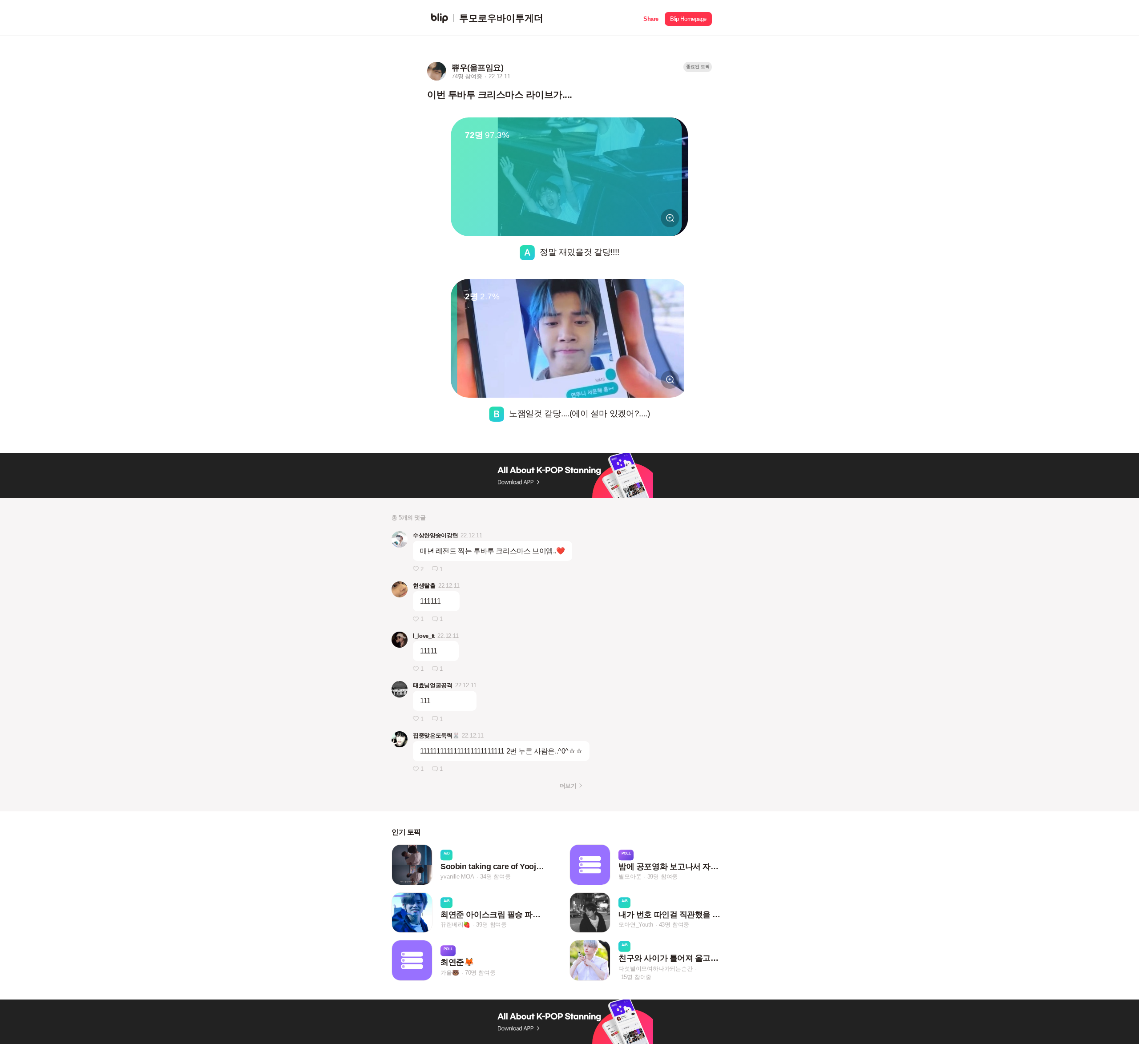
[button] (650, 18)
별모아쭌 (629, 877)
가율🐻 (449, 972)
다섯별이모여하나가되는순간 (655, 968)
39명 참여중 (662, 877)
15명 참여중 (636, 976)
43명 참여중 (674, 924)
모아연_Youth (635, 924)
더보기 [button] (568, 785)
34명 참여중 (495, 877)
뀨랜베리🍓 (455, 924)
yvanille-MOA (457, 877)
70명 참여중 (480, 972)
